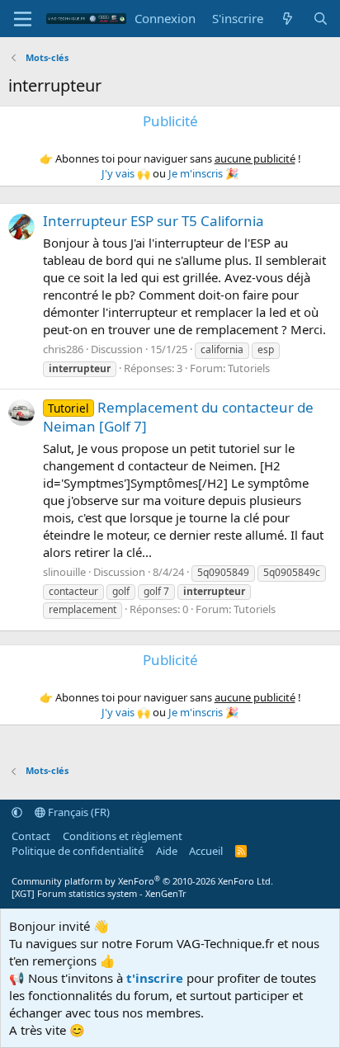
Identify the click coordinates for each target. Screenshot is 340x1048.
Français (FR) (77, 812)
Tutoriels (249, 368)
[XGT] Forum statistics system (99, 893)
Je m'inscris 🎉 (203, 173)
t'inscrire (154, 978)
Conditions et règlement (122, 835)
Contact (31, 835)
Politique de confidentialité (78, 850)
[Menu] (22, 18)
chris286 (63, 349)
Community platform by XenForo (142, 881)
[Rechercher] (321, 18)
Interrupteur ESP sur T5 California (153, 220)
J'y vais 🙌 (126, 173)
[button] (17, 812)
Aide (166, 850)
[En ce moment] (288, 18)
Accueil (206, 850)
